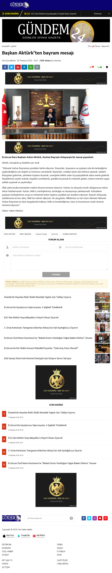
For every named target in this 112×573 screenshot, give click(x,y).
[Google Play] (24, 536)
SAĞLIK (60, 548)
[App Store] (9, 536)
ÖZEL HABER (7, 551)
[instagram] (94, 518)
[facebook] (5, 67)
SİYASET (5, 555)
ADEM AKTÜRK (9, 234)
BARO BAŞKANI (25, 234)
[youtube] (100, 518)
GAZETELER (62, 560)
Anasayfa (5, 46)
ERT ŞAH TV (7, 560)
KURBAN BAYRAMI (70, 234)
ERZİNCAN (6, 544)
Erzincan (54, 234)
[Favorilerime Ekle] (107, 67)
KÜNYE (5, 564)
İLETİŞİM (6, 567)
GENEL (13, 46)
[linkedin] (18, 67)
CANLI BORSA (62, 564)
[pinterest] (24, 67)
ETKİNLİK (61, 551)
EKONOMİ (6, 548)
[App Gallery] (39, 536)
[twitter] (11, 67)
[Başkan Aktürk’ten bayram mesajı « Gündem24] (25, 5)
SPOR (59, 555)
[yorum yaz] (37, 67)
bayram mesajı (41, 234)
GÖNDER (56, 274)
